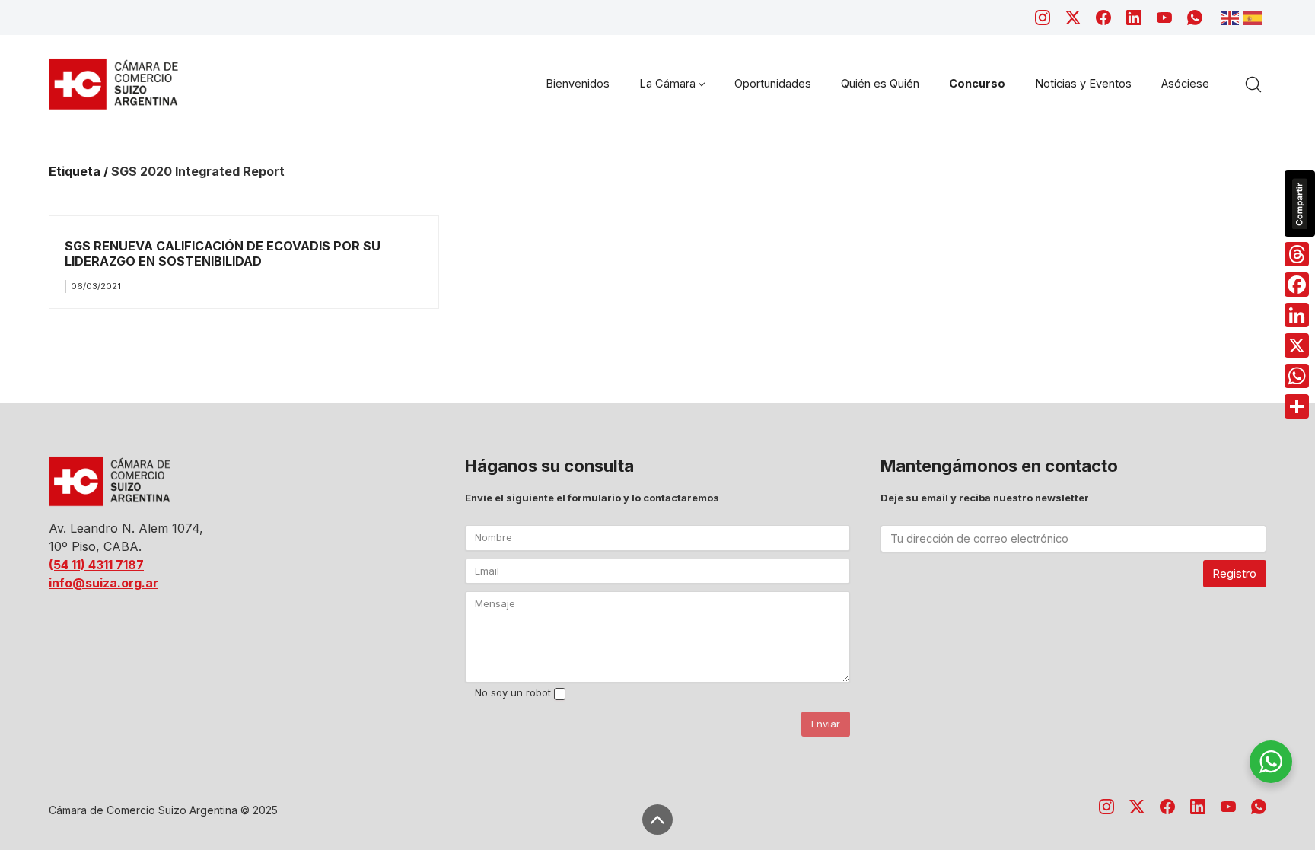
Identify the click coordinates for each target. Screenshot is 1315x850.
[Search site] (1253, 84)
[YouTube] (1164, 17)
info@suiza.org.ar (103, 583)
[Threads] (1297, 254)
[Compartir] (1297, 406)
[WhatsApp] (1194, 17)
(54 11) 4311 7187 (96, 564)
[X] (1297, 345)
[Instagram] (1042, 17)
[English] (1232, 16)
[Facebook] (1103, 17)
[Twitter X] (1073, 17)
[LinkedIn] (1133, 17)
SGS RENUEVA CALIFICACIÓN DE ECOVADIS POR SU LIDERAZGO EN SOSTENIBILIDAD (222, 253)
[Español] (1254, 16)
